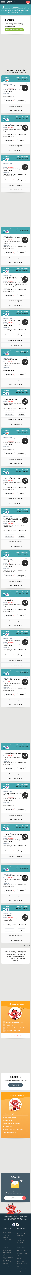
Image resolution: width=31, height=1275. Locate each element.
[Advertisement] (15, 51)
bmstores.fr (7, 77)
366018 (26, 637)
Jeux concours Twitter (22, 1268)
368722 (26, 515)
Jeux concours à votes (22, 1263)
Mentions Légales (14, 1219)
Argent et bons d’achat (8, 1257)
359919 (26, 873)
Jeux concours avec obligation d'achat (21, 1260)
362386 (26, 790)
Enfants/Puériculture (8, 1261)
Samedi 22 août (6, 1237)
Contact (6, 1219)
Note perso (21, 100)
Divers (9, 1266)
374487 (26, 162)
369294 (26, 476)
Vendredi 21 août (7, 1239)
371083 (26, 357)
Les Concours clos (8, 1120)
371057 (26, 397)
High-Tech (5, 1254)
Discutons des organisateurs (11, 1123)
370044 (26, 436)
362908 (26, 677)
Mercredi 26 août (7, 1232)
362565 (26, 751)
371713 (26, 317)
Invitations (5, 1263)
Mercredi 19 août (7, 1242)
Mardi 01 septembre (21, 1244)
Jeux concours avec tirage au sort (21, 1251)
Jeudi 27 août (20, 1235)
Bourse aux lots (7, 1126)
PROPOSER (15, 1085)
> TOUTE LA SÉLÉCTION (15, 1035)
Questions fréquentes (9, 1132)
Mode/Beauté (6, 1260)
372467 (26, 274)
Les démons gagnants (9, 1117)
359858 (26, 832)
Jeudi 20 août (6, 1241)
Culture (4, 1258)
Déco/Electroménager (8, 1265)
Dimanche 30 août (21, 1240)
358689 (26, 912)
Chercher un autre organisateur (14, 29)
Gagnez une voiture (7, 1252)
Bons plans (19, 1221)
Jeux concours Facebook (20, 1257)
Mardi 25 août (6, 1234)
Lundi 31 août (20, 1242)
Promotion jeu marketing (20, 1270)
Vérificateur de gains (9, 1114)
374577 (26, 123)
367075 (26, 558)
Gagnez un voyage (7, 1250)
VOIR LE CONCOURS (16, 111)
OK (24, 1198)
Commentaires (9, 100)
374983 (26, 83)
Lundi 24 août (6, 1235)
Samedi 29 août (20, 1238)
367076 (26, 598)
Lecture (5, 1266)
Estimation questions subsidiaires (13, 1129)
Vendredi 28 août (21, 1237)
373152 (26, 235)
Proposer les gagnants (15, 106)
